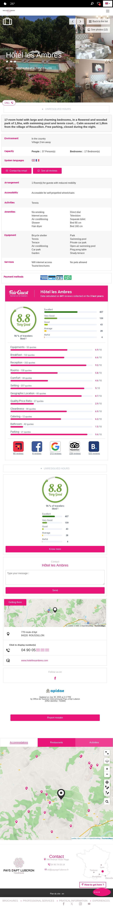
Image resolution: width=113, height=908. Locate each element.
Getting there (15, 602)
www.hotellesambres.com (34, 660)
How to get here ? (94, 884)
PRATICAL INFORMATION (73, 900)
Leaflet (73, 838)
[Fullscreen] (107, 752)
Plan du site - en (57, 894)
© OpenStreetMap (94, 838)
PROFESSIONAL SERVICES (39, 900)
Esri (79, 838)
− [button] (107, 774)
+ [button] (107, 769)
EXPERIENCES (101, 900)
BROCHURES (11, 900)
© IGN (84, 838)
